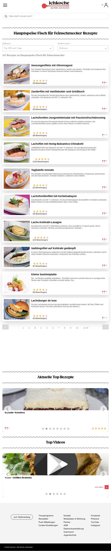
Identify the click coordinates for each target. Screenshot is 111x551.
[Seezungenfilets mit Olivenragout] (17, 74)
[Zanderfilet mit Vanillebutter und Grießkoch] (17, 100)
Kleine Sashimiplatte (44, 274)
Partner (67, 522)
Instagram (95, 525)
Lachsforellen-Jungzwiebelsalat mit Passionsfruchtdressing (68, 117)
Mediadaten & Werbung (74, 519)
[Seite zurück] (5, 327)
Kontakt (67, 515)
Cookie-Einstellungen (48, 525)
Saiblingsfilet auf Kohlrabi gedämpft (53, 248)
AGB (66, 525)
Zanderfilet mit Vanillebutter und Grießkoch (58, 91)
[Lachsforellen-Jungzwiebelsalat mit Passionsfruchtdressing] (17, 126)
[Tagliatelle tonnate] (17, 179)
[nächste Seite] (105, 327)
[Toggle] (105, 5)
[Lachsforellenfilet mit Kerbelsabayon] (17, 205)
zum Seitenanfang (22, 517)
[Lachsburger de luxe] (17, 309)
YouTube (95, 522)
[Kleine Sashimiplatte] (17, 283)
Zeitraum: (6, 43)
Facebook (95, 515)
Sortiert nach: (64, 43)
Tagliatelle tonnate (42, 170)
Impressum (69, 532)
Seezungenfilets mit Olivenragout (51, 65)
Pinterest (95, 519)
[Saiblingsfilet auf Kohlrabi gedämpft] (17, 257)
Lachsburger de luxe (44, 300)
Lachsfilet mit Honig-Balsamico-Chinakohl (57, 143)
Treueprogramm (46, 515)
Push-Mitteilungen (47, 522)
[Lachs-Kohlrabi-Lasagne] (17, 231)
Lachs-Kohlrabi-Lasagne (46, 222)
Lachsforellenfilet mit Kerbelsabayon (54, 196)
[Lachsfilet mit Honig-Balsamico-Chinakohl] (17, 152)
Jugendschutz (70, 535)
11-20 (85, 328)
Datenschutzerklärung (74, 528)
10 (77, 328)
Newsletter (43, 519)
